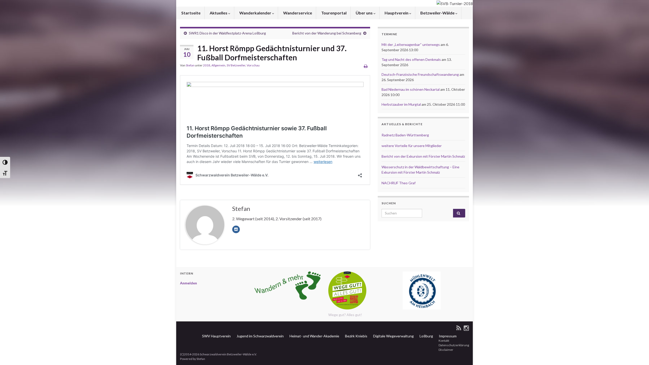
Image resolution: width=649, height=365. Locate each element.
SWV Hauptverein (216, 336)
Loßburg (426, 336)
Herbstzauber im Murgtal (401, 104)
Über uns (364, 12)
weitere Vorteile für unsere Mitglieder (412, 145)
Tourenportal (333, 12)
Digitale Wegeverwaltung (393, 336)
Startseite (191, 12)
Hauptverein (396, 12)
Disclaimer (445, 350)
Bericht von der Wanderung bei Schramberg (326, 33)
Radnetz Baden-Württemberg (405, 135)
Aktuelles (218, 12)
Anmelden (188, 283)
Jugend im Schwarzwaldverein (260, 336)
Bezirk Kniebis (355, 336)
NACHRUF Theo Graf (399, 183)
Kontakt (443, 340)
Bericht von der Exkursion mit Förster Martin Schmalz (423, 156)
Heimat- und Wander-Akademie (314, 336)
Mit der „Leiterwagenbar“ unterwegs (411, 44)
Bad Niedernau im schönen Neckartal (411, 89)
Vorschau (253, 65)
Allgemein (218, 65)
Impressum (447, 336)
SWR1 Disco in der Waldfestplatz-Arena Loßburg (227, 33)
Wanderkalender (255, 12)
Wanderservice (297, 12)
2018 (206, 65)
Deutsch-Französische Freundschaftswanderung (420, 74)
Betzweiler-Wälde (437, 12)
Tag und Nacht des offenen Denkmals (411, 59)
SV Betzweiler (236, 65)
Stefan (190, 65)
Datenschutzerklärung (453, 345)
